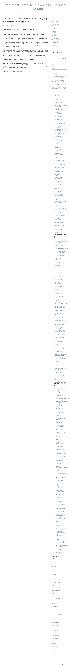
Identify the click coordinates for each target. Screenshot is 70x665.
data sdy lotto (55, 649)
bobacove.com (58, 350)
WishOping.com (58, 137)
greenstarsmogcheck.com (60, 300)
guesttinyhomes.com (60, 408)
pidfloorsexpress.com (59, 102)
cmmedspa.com (59, 495)
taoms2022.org (58, 264)
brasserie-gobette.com (59, 359)
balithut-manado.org (59, 206)
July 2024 (54, 46)
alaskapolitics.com (58, 110)
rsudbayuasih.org (59, 539)
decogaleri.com (58, 282)
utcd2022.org (57, 256)
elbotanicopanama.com (59, 286)
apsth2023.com (58, 226)
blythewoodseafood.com (60, 347)
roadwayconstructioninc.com (60, 354)
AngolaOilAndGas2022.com (60, 214)
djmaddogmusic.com (60, 487)
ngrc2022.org (57, 192)
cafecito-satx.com (59, 443)
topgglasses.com (59, 429)
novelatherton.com (59, 531)
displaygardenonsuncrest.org (61, 368)
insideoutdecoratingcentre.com (61, 175)
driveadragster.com (59, 404)
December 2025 (55, 24)
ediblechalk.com (58, 373)
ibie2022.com (57, 211)
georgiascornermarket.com (60, 304)
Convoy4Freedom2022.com (60, 215)
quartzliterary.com (58, 319)
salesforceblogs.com (59, 119)
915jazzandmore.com (59, 333)
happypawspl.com (58, 302)
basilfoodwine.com (59, 500)
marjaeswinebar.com (59, 292)
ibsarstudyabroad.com (59, 270)
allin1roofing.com (59, 490)
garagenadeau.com (59, 171)
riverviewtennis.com (59, 364)
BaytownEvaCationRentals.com (61, 122)
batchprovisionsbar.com (60, 358)
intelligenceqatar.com (59, 126)
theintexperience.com (59, 95)
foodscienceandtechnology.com (62, 548)
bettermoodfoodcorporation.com (61, 105)
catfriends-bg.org (58, 98)
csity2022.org (57, 269)
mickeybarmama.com (59, 352)
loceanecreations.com (60, 514)
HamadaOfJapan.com (59, 130)
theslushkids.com (59, 462)
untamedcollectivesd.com (61, 477)
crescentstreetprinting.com (61, 401)
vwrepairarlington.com (60, 388)
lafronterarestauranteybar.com (62, 457)
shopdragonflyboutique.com (60, 355)
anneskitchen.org (59, 433)
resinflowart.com (59, 422)
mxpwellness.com (59, 479)
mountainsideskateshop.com (61, 508)
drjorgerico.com (58, 151)
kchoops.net (58, 507)
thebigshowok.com (59, 415)
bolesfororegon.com (60, 525)
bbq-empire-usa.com (59, 369)
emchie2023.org (58, 254)
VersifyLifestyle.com (59, 132)
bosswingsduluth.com (59, 337)
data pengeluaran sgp (61, 1)
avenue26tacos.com (60, 428)
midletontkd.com (59, 497)
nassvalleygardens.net (60, 532)
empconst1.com (58, 158)
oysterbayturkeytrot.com (61, 456)
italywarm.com (58, 543)
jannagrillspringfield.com (60, 323)
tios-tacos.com (58, 442)
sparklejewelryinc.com (60, 449)
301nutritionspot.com (60, 511)
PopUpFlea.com (58, 146)
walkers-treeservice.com (60, 474)
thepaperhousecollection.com (62, 481)
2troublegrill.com (59, 470)
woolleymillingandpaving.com (62, 467)
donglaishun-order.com (59, 327)
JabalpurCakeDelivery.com (60, 123)
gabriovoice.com (59, 421)
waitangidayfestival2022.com (60, 231)
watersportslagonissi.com (60, 182)
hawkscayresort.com (59, 278)
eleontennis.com (58, 197)
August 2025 (54, 28)
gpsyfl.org (57, 381)
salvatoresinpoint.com (59, 177)
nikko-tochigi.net (59, 501)
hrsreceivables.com (59, 157)
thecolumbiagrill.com (59, 247)
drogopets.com (58, 372)
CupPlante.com (58, 142)
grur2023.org (57, 216)
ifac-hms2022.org (58, 262)
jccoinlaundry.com (58, 289)
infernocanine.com (59, 480)
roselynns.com (58, 116)
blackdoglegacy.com (60, 412)
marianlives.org (58, 99)
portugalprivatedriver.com (60, 307)
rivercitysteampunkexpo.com (61, 505)
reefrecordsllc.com (59, 436)
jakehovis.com (57, 335)
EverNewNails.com (58, 174)
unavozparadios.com (59, 283)
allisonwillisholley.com (60, 483)
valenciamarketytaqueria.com (61, 435)
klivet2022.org (57, 261)
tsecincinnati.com (58, 273)
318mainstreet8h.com (59, 314)
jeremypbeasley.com (59, 166)
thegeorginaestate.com (59, 345)
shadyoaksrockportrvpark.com (61, 287)
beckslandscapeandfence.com (62, 392)
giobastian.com (59, 463)
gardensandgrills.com (60, 498)
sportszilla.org (58, 357)
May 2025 (54, 32)
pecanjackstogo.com (60, 446)
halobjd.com (57, 125)
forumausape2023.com (59, 222)
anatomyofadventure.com (61, 493)
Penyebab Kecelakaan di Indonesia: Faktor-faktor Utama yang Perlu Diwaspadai (59, 82)
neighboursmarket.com (60, 522)
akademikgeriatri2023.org (60, 251)
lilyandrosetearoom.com (60, 459)
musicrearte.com (58, 361)
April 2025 (54, 34)
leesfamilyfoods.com (59, 194)
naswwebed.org (58, 205)
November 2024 (55, 41)
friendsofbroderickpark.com (60, 320)
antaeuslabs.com (58, 134)
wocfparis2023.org (58, 242)
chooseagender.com (59, 108)
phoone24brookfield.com (60, 351)
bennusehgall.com (58, 272)
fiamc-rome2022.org (59, 328)
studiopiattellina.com (59, 321)
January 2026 (55, 22)
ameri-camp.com (58, 156)
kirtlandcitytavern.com (60, 510)
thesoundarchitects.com (60, 488)
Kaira (10, 664)
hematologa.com (59, 405)
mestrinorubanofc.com (60, 529)
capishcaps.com (58, 379)
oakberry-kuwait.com (59, 317)
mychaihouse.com (58, 343)
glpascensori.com (59, 464)
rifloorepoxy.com (59, 466)
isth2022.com (57, 240)
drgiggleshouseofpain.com (60, 168)
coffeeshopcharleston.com (60, 310)
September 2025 (55, 27)
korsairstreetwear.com (60, 425)
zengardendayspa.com (60, 447)
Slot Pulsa (54, 561)
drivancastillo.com (59, 494)
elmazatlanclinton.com (59, 293)
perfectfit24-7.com (58, 306)
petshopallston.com (60, 426)
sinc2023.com (57, 244)
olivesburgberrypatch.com (61, 460)
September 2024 (55, 44)
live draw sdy (55, 606)
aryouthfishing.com (59, 439)
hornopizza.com (59, 402)
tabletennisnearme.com (59, 375)
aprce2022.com (58, 209)
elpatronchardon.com (59, 326)
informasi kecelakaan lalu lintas (20, 71)
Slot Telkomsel (55, 601)
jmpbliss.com (57, 150)
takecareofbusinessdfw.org (60, 129)
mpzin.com (57, 143)
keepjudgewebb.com (60, 491)
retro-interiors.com (59, 187)
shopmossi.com (59, 476)
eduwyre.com (57, 185)
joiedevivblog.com (59, 517)
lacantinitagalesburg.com (60, 297)
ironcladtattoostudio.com (61, 450)
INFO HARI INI (9, 71)
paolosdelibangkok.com (59, 348)
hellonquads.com (58, 279)
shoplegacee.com (58, 139)
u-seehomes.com (58, 181)
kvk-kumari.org (59, 546)
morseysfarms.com (58, 362)
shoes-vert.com (58, 285)
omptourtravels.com (60, 535)
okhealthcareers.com (59, 93)
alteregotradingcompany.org (61, 208)
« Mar (53, 64)
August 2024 (54, 45)
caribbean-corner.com (60, 503)
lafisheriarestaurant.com (60, 331)
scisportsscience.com (60, 549)
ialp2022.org (57, 259)
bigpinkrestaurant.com (59, 161)
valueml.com (57, 147)
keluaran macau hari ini (57, 590)
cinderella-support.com (59, 160)
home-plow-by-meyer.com (61, 409)
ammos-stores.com (59, 512)
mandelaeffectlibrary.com (60, 115)
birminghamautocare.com (60, 338)
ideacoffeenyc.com (58, 295)
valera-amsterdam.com (60, 518)
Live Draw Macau (55, 563)
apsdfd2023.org (58, 221)
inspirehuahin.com (58, 163)
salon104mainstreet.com (60, 311)
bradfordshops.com (59, 199)
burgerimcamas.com (60, 552)
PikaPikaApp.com (58, 127)
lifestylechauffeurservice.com (61, 173)
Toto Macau (54, 566)
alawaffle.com (58, 438)
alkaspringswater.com (59, 313)
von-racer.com (58, 309)
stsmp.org (57, 112)
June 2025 (54, 31)
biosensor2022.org (58, 258)
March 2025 (54, 35)
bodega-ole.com (59, 527)
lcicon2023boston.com (59, 229)
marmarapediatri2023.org (60, 252)
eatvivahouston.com (60, 414)
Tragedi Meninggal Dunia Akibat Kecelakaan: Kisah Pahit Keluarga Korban (59, 88)
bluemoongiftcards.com (60, 504)
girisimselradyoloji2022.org (60, 255)
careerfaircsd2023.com (59, 225)
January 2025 (55, 38)
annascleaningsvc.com (60, 453)
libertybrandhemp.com (60, 519)
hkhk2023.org (57, 218)
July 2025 (54, 30)
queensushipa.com (58, 153)
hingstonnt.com (58, 106)
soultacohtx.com (58, 378)
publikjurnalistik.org (60, 541)
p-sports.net (58, 423)
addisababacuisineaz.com (61, 550)
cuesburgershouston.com (61, 397)
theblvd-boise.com (58, 188)
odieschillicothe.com (59, 296)
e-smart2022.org (58, 191)
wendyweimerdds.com (59, 154)
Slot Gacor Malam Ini (56, 614)
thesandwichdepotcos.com (60, 167)
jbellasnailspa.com (58, 341)
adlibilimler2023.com (59, 204)
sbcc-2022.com (58, 212)
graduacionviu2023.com (60, 445)
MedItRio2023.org (58, 228)
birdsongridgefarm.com (60, 515)
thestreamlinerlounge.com (61, 528)
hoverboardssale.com (59, 109)
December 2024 (55, 39)
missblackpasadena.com (60, 432)
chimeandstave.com (59, 416)
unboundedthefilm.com (59, 96)
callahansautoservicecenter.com (61, 303)
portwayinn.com (59, 486)
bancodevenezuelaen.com (60, 103)
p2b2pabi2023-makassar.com (61, 241)
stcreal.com (57, 144)
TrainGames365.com (59, 120)
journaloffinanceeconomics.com (62, 545)
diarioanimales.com (59, 280)
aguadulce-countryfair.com (60, 334)
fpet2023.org (57, 190)
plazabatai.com (58, 276)
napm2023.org (58, 219)
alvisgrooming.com (58, 344)
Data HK (54, 558)
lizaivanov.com (58, 406)
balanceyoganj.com (59, 117)
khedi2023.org (58, 249)
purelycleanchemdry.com (60, 136)
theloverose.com (59, 419)
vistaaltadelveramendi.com (61, 394)
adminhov (15, 25)
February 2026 (55, 21)
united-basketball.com (60, 440)
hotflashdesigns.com (59, 170)
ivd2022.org (57, 268)
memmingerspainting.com (60, 164)
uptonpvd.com (58, 469)
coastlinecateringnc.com (60, 395)
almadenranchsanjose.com (60, 201)
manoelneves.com (58, 113)
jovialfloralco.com (58, 178)
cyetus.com (57, 198)
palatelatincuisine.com (60, 411)
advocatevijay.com (58, 202)
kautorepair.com (58, 290)
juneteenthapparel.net (60, 542)
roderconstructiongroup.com (61, 275)
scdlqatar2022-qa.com (59, 245)
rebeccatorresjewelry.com (60, 149)
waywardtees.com (58, 101)
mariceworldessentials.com (60, 330)
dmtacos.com (58, 399)
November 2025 (55, 25)
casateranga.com (59, 471)
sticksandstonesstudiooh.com (62, 473)
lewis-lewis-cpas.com (59, 195)
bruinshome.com (59, 452)
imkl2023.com (57, 223)
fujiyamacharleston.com (59, 324)
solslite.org (58, 484)
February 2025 (55, 37)
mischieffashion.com (59, 184)
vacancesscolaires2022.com (60, 232)
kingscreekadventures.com (60, 133)
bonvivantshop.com (59, 140)
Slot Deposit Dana (56, 598)
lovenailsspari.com (58, 316)
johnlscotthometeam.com (60, 180)
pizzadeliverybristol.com (60, 299)
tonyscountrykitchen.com (60, 340)
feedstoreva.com (58, 371)
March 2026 (54, 20)
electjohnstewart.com (60, 534)
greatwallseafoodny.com (61, 418)
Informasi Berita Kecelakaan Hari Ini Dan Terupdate (35, 7)
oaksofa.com (57, 376)
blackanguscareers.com (60, 524)
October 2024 (55, 42)
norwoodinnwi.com (59, 521)
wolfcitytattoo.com (59, 455)
